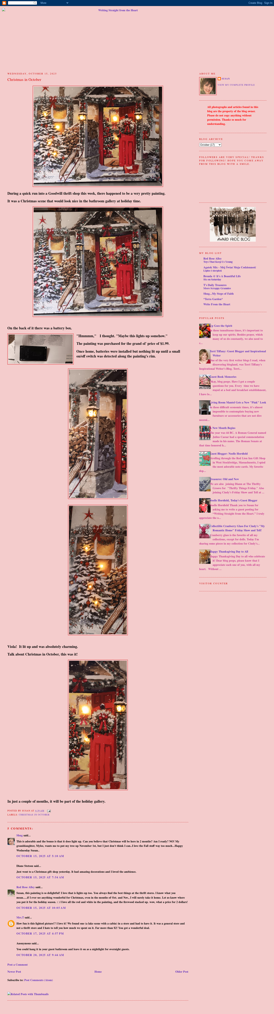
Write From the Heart (216, 304)
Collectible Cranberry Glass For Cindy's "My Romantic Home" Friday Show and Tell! (237, 528)
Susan (226, 78)
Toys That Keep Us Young (218, 262)
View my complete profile (236, 84)
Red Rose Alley (25, 887)
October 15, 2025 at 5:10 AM (40, 856)
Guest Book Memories (223, 377)
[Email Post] (48, 810)
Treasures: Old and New (224, 479)
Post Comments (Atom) (38, 980)
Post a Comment (17, 964)
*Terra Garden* (213, 299)
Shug (19, 835)
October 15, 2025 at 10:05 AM (41, 908)
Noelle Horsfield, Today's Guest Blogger (233, 500)
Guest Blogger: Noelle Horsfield (229, 453)
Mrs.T (20, 917)
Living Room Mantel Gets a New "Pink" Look (238, 402)
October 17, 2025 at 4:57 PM (40, 933)
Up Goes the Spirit (221, 326)
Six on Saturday (212, 279)
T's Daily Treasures (214, 285)
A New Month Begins (222, 428)
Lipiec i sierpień (212, 271)
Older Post (181, 971)
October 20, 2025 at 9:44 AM (40, 955)
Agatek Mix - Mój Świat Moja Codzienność (229, 267)
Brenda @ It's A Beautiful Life (222, 276)
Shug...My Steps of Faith (218, 293)
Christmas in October (24, 79)
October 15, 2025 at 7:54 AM (40, 877)
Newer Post (14, 971)
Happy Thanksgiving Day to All (229, 551)
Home (98, 971)
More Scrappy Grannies (217, 288)
